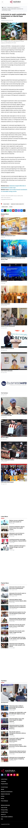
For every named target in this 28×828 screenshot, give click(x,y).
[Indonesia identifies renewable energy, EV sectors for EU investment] (14, 316)
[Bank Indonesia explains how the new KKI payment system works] (4, 614)
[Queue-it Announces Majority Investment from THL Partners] (14, 383)
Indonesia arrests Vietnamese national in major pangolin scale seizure (17, 645)
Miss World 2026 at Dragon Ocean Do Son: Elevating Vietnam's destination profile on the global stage (13, 258)
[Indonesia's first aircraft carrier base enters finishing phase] (4, 588)
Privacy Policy (4, 809)
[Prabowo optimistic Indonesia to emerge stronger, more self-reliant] (4, 547)
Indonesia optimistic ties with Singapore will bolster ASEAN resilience (12, 347)
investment (6, 204)
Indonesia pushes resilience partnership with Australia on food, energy (16, 707)
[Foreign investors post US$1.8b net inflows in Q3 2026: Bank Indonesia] (14, 361)
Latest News (4, 516)
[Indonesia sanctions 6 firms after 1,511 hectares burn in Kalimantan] (4, 607)
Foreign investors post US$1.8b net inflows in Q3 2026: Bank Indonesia (14, 370)
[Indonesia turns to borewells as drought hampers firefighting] (4, 759)
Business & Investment (13, 7)
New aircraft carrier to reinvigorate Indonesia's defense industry (17, 733)
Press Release (4, 800)
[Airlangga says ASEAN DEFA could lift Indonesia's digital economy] (4, 714)
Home (4, 7)
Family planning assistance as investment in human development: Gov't (12, 235)
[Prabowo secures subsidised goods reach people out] (4, 522)
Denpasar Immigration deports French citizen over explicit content (16, 528)
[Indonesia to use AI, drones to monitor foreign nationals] (4, 535)
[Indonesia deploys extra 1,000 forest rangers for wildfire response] (4, 720)
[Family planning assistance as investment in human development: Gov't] (14, 226)
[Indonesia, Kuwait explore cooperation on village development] (14, 692)
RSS (2, 819)
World (2, 789)
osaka (10, 206)
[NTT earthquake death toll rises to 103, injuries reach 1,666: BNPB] (4, 639)
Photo (2, 798)
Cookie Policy (4, 812)
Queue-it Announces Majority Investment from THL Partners (13, 392)
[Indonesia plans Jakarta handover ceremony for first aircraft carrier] (4, 620)
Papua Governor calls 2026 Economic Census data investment (13, 303)
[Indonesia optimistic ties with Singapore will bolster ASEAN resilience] (14, 338)
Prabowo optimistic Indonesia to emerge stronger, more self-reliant (17, 547)
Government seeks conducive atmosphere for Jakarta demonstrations (16, 740)
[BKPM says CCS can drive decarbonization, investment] (14, 272)
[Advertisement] (14, 500)
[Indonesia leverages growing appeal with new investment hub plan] (14, 405)
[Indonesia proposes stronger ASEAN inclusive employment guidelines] (4, 727)
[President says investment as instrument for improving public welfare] (14, 450)
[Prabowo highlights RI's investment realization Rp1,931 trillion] (14, 428)
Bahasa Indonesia (5, 805)
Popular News (5, 583)
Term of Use (4, 807)
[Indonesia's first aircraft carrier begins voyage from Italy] (4, 633)
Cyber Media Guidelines (7, 816)
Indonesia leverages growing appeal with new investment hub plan (13, 414)
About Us (3, 814)
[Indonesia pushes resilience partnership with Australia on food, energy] (4, 707)
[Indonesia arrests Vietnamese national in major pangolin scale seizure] (4, 645)
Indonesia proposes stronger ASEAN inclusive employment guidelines (16, 727)
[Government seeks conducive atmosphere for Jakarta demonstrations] (4, 740)
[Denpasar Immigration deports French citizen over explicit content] (4, 528)
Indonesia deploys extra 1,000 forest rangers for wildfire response (16, 720)
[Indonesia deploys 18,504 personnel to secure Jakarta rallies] (4, 601)
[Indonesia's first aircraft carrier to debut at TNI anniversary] (4, 595)
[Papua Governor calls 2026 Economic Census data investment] (14, 294)
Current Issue (4, 787)
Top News (4, 680)
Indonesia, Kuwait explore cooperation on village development (14, 701)
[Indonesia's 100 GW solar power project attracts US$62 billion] (4, 626)
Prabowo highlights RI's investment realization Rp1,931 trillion (13, 437)
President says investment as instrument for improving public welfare (13, 459)
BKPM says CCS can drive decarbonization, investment (12, 281)
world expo (5, 206)
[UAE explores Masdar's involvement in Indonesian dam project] (14, 472)
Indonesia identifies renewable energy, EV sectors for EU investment (12, 325)
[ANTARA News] (15, 1)
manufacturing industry (17, 204)
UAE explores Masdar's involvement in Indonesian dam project (11, 481)
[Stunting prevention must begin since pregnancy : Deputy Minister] (4, 541)
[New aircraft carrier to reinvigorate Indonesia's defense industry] (4, 733)
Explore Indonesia (5, 794)
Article (2, 796)
